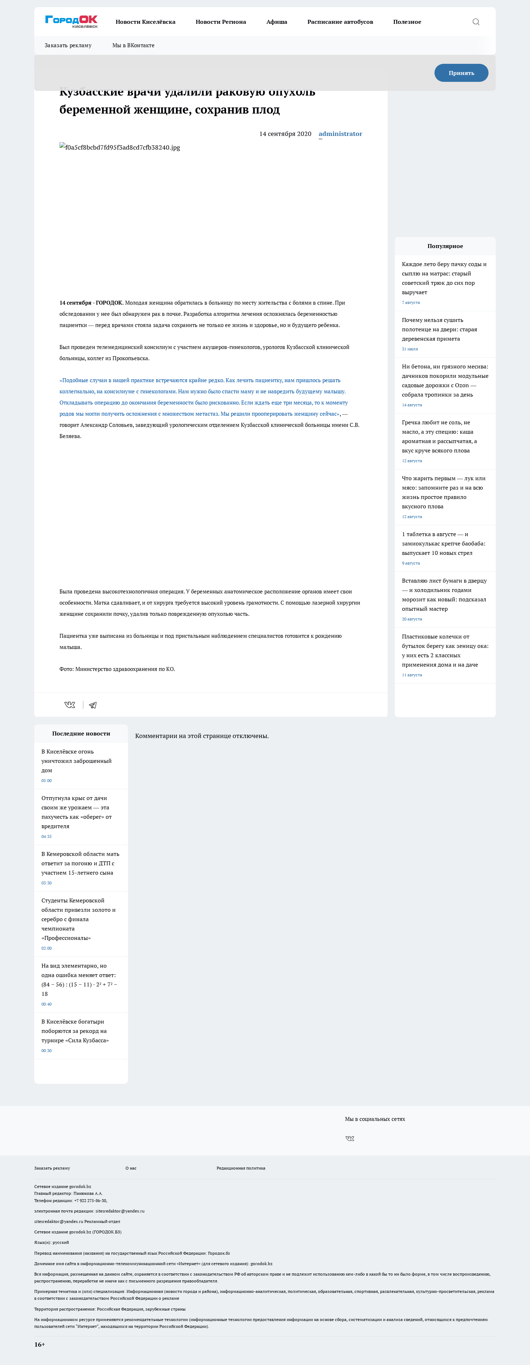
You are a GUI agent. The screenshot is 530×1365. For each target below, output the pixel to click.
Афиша (276, 21)
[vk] (70, 705)
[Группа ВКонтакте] (350, 1138)
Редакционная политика (241, 1168)
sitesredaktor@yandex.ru (120, 1211)
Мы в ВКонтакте (133, 45)
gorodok (77, 1186)
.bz (88, 1186)
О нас (131, 1168)
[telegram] (95, 705)
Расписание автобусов (340, 21)
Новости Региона (221, 21)
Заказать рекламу (68, 45)
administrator (340, 133)
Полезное (407, 21)
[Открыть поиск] (476, 21)
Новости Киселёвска (146, 21)
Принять (461, 72)
